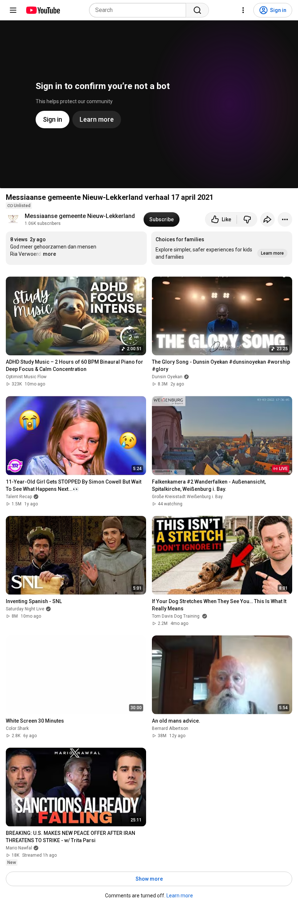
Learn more (179, 895)
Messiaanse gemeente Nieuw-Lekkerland (80, 216)
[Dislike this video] (247, 219)
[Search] (197, 10)
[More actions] (285, 219)
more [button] (49, 254)
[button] (221, 248)
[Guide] (13, 10)
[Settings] (243, 10)
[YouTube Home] (42, 10)
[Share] (267, 219)
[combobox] (139, 10)
